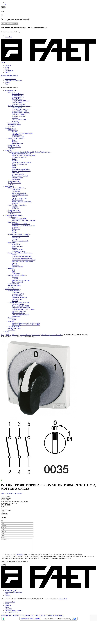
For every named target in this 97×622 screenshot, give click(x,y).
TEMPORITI (16, 227)
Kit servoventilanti (17, 143)
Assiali (14, 159)
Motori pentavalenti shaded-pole (21, 154)
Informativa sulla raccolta (30, 619)
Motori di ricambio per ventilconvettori (23, 155)
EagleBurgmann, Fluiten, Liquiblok (19, 106)
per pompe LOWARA (18, 104)
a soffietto (15, 118)
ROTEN (11, 92)
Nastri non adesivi (17, 200)
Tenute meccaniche (10, 90)
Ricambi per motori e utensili (13, 215)
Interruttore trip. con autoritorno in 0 (52, 335)
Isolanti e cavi (9, 186)
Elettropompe (12, 130)
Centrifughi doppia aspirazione (21, 171)
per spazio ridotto (17, 249)
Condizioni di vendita (14, 124)
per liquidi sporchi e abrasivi (20, 109)
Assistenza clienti (13, 123)
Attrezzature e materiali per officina (18, 302)
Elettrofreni (11, 222)
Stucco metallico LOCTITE (20, 306)
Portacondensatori (17, 266)
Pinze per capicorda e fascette (21, 280)
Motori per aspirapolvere (19, 164)
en (5, 4)
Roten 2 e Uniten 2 (17, 94)
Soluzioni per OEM (10, 79)
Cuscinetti (11, 268)
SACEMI (15, 131)
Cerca (3, 7)
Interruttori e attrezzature (12, 289)
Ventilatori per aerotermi (19, 157)
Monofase (15, 142)
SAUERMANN (17, 135)
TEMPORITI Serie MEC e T (21, 224)
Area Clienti (8, 609)
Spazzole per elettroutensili (20, 241)
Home (2, 335)
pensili (14, 319)
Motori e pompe (9, 128)
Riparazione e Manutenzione (13, 80)
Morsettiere (15, 265)
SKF (13, 270)
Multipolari (15, 208)
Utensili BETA (16, 316)
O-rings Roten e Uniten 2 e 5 (20, 100)
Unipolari (15, 207)
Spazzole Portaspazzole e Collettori (18, 234)
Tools (6, 84)
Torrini (14, 166)
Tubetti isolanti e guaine (19, 193)
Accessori (15, 239)
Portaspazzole (16, 237)
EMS (13, 272)
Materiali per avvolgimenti (16, 188)
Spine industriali (17, 299)
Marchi (7, 331)
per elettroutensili (17, 296)
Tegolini (14, 196)
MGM (14, 231)
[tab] (48, 493)
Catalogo (8, 335)
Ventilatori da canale (18, 174)
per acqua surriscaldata (19, 119)
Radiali (14, 167)
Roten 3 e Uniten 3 (17, 95)
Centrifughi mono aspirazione (21, 169)
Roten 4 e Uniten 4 (17, 97)
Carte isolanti (16, 189)
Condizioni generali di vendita (14, 610)
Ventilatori (8, 150)
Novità (7, 67)
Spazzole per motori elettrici (20, 236)
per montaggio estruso (18, 251)
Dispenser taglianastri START (21, 307)
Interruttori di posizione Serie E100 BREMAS (26, 323)
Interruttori (15, 335)
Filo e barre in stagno (18, 313)
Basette (14, 254)
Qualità (7, 69)
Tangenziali (15, 172)
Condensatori (12, 217)
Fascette (14, 263)
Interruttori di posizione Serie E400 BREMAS (26, 325)
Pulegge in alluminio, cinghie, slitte (22, 261)
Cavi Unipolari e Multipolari (16, 205)
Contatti (7, 72)
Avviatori (15, 301)
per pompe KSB (17, 102)
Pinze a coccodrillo (17, 282)
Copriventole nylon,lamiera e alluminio (23, 260)
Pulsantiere (11, 318)
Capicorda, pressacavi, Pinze (16, 275)
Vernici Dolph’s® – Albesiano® (21, 201)
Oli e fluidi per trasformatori (20, 314)
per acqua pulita (17, 107)
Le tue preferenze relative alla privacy (57, 619)
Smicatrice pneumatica (19, 311)
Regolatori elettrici (17, 177)
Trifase (14, 140)
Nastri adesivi (16, 191)
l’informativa (19, 554)
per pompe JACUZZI (18, 116)
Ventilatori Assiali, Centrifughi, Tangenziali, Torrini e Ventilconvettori (29, 152)
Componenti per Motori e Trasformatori (20, 253)
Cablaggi (7, 82)
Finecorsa (11, 321)
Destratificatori (16, 179)
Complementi (16, 273)
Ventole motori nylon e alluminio (22, 258)
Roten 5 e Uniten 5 (17, 99)
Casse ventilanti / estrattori (20, 176)
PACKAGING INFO (11, 612)
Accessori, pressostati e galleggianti (22, 133)
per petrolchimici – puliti (19, 111)
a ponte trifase (16, 244)
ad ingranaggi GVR (18, 136)
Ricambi (14, 248)
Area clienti (8, 37)
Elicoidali (15, 160)
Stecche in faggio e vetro (19, 198)
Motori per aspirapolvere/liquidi (21, 162)
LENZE (14, 232)
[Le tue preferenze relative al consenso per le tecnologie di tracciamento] (3, 618)
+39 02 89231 (63, 598)
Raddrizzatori (16, 229)
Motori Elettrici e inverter (15, 138)
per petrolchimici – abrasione (20, 112)
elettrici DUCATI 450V (19, 219)
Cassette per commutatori (19, 297)
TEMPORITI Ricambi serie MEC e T (23, 225)
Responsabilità (9, 70)
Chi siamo (8, 65)
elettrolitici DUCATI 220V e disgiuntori (24, 220)
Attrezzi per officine (18, 304)
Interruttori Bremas (14, 290)
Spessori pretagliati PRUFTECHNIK (23, 309)
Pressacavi (15, 277)
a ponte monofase (17, 246)
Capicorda (15, 278)
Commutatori (16, 292)
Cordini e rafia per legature (20, 195)
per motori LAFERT (18, 294)
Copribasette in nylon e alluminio (22, 256)
